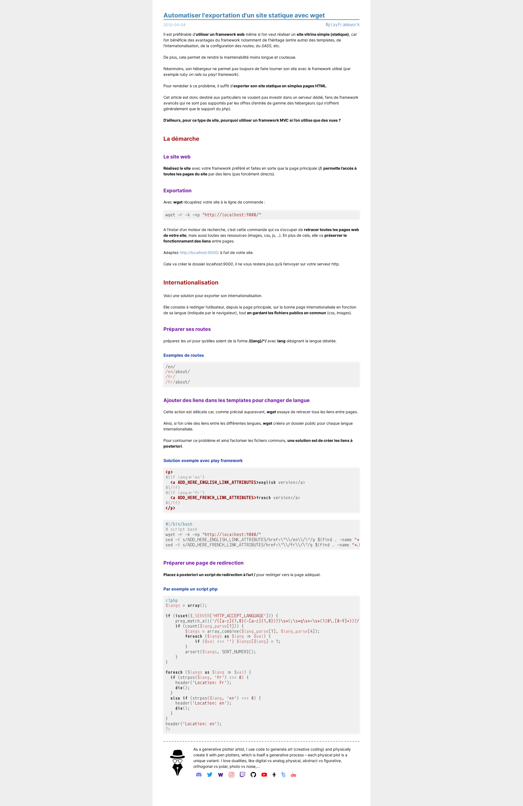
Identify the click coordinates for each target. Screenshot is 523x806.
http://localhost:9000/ (199, 252)
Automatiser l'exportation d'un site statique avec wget (244, 15)
